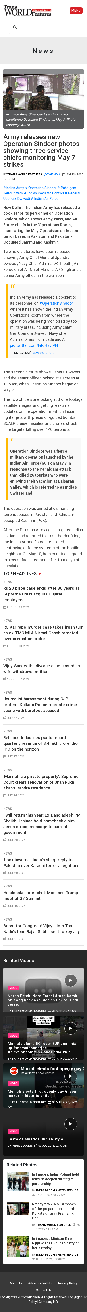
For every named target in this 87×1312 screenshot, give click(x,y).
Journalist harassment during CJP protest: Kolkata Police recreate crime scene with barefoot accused (40, 704)
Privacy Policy (67, 1283)
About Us (16, 1283)
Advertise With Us (40, 1283)
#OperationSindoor (56, 303)
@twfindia (52, 174)
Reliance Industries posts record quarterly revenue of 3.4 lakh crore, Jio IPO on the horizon (40, 743)
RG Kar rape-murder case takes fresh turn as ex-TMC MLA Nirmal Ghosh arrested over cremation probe (43, 633)
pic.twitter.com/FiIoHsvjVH (34, 345)
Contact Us (43, 1290)
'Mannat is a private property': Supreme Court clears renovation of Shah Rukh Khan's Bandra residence (41, 782)
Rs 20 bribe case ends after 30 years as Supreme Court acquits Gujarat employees (41, 594)
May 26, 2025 (43, 353)
